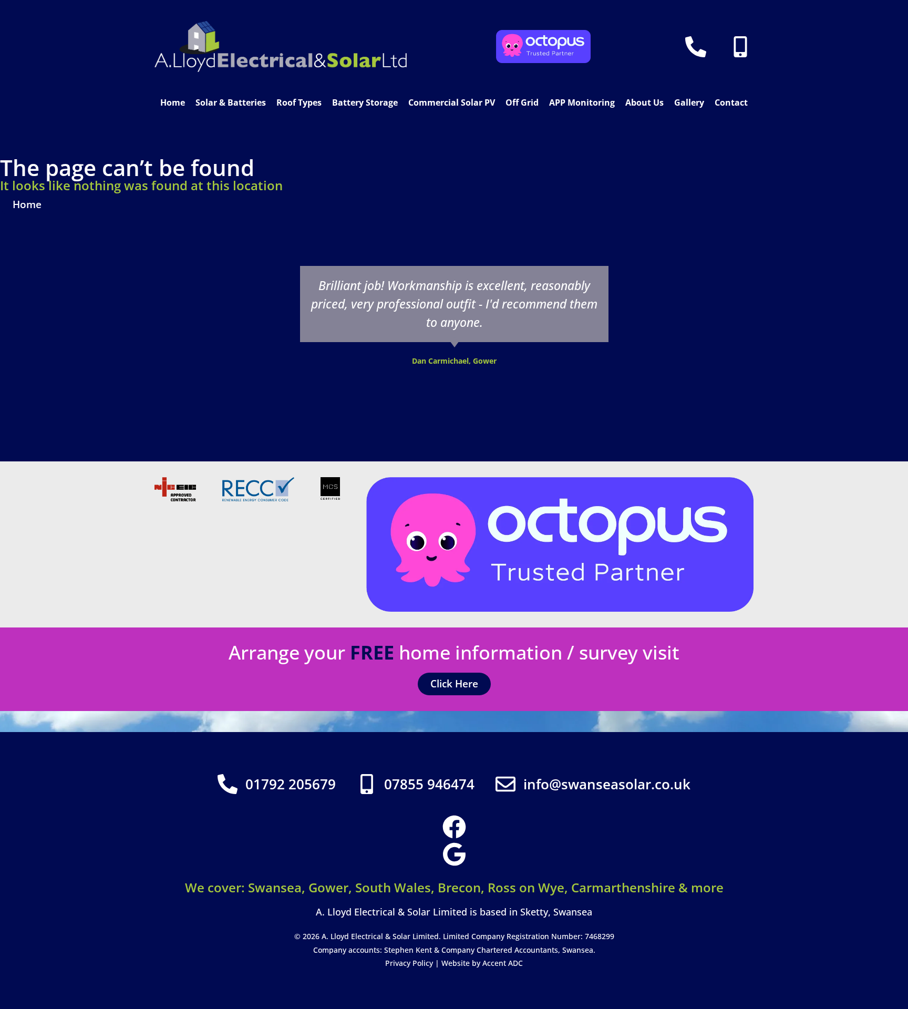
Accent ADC (502, 963)
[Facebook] (454, 827)
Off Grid (522, 102)
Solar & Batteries (230, 102)
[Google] (454, 854)
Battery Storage (365, 102)
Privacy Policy (409, 963)
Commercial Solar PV (451, 102)
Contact (731, 102)
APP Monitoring (582, 102)
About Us (644, 102)
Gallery (689, 102)
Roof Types (299, 102)
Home (172, 102)
